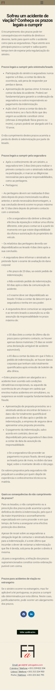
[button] (41, 2)
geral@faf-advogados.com (30, 664)
